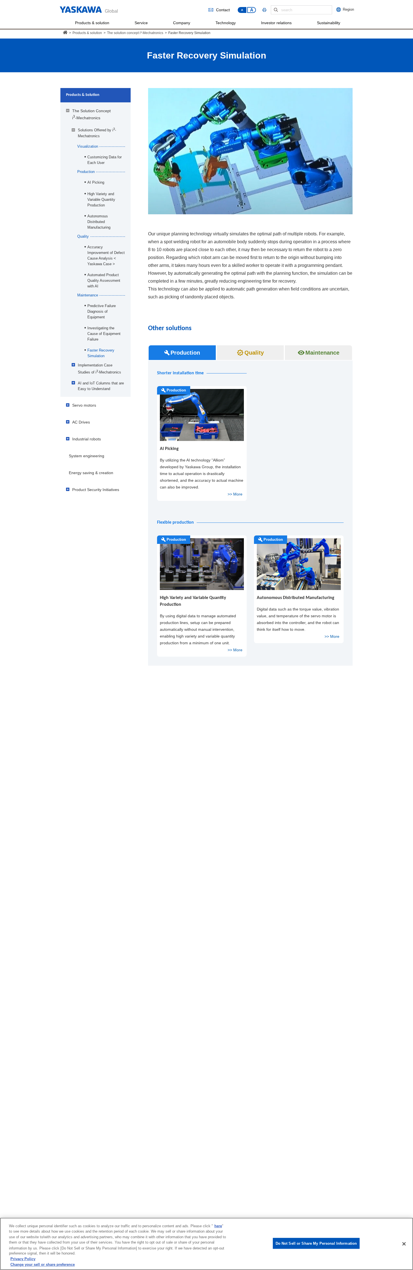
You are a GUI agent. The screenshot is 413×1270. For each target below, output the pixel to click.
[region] (206, 1244)
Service (141, 23)
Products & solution (92, 23)
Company (181, 23)
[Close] (404, 1244)
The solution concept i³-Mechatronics (135, 33)
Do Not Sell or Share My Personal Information (316, 1243)
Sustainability (328, 23)
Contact (223, 10)
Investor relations (276, 23)
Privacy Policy (22, 1259)
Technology (225, 23)
